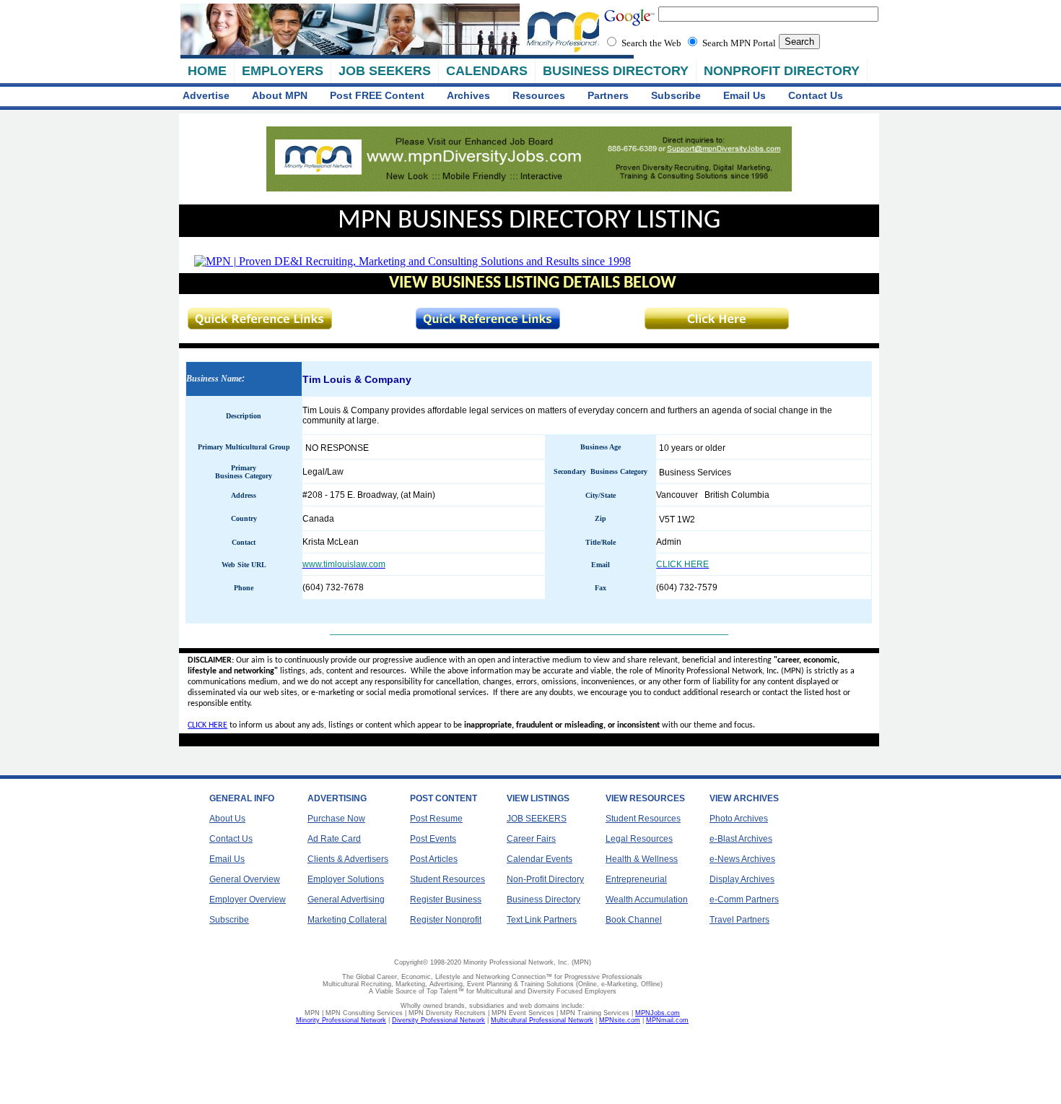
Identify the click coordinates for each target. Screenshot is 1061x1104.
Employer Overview (247, 899)
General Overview (244, 879)
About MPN (279, 95)
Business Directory (543, 899)
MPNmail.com (667, 1020)
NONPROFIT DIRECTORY (782, 71)
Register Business (445, 899)
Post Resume (436, 819)
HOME (207, 71)
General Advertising (346, 899)
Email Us (744, 95)
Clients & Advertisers (347, 859)
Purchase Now (336, 819)
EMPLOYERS (282, 71)
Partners (608, 95)
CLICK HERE (207, 725)
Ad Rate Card (334, 839)
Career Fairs (531, 839)
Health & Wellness (642, 859)
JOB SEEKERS (385, 71)
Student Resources (447, 879)
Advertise (206, 95)
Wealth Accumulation (647, 899)
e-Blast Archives (740, 839)
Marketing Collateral (347, 920)
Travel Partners (739, 920)
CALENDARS (487, 71)
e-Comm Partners (744, 899)
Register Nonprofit (445, 920)
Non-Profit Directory (545, 879)
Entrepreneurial (636, 879)
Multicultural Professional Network (542, 1020)
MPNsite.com (619, 1020)
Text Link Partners (542, 920)
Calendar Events (539, 859)
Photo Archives (738, 819)
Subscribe (676, 95)
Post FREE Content (377, 95)
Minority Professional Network (341, 1020)
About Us (227, 819)
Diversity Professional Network (438, 1020)
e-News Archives (742, 859)
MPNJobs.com (657, 1013)
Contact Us (815, 95)
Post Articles (434, 859)
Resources (538, 95)
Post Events (433, 839)
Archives (468, 95)
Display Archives (741, 879)
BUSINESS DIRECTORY (616, 71)
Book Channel (634, 920)
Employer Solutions (345, 879)
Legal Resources (639, 839)
